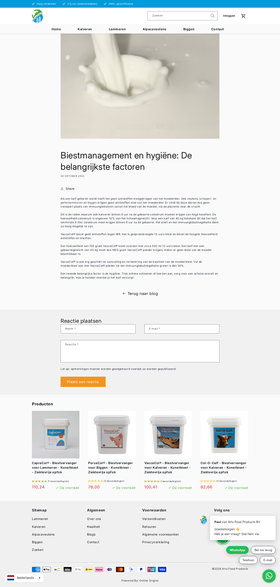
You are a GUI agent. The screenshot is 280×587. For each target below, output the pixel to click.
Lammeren (117, 29)
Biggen (189, 29)
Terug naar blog (143, 293)
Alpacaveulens (154, 29)
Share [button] (70, 188)
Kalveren (85, 29)
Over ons (94, 519)
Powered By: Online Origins (140, 580)
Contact (217, 29)
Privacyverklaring (155, 542)
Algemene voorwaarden (160, 534)
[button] (40, 481)
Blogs (91, 534)
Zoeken (38, 550)
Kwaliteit (93, 526)
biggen (92, 202)
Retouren (149, 526)
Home (56, 29)
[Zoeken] (212, 15)
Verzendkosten (154, 519)
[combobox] (182, 15)
